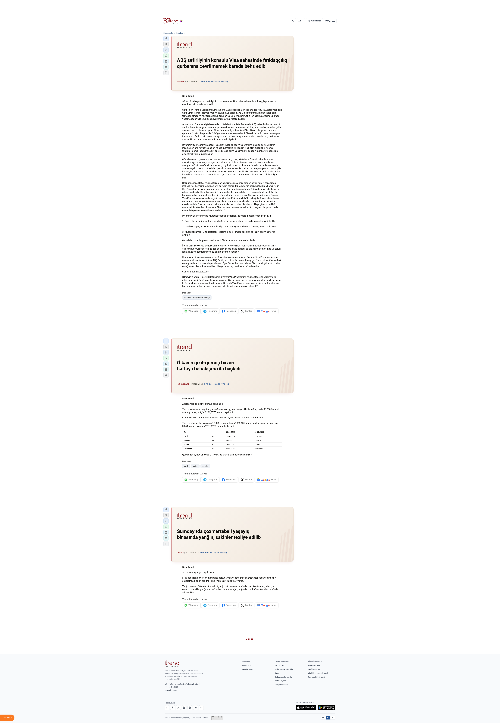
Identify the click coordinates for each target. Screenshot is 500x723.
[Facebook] (172, 707)
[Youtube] (184, 707)
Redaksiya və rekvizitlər (284, 669)
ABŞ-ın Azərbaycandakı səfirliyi (197, 298)
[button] (166, 38)
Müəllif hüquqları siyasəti (318, 673)
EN (323, 718)
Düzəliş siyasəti (281, 681)
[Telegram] (190, 707)
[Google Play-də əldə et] (326, 707)
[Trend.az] (173, 21)
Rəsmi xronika (247, 669)
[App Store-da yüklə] (306, 707)
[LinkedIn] (195, 707)
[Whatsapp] (167, 707)
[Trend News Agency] (172, 663)
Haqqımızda (279, 665)
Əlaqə (277, 673)
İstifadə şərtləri (314, 665)
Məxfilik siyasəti (314, 669)
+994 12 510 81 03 (171, 687)
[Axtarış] (293, 20)
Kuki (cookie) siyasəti (316, 677)
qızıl (186, 466)
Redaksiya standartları (284, 677)
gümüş (205, 466)
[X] (178, 707)
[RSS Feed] (201, 707)
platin (195, 466)
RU (333, 718)
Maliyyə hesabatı (281, 685)
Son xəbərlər (247, 665)
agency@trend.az (171, 690)
